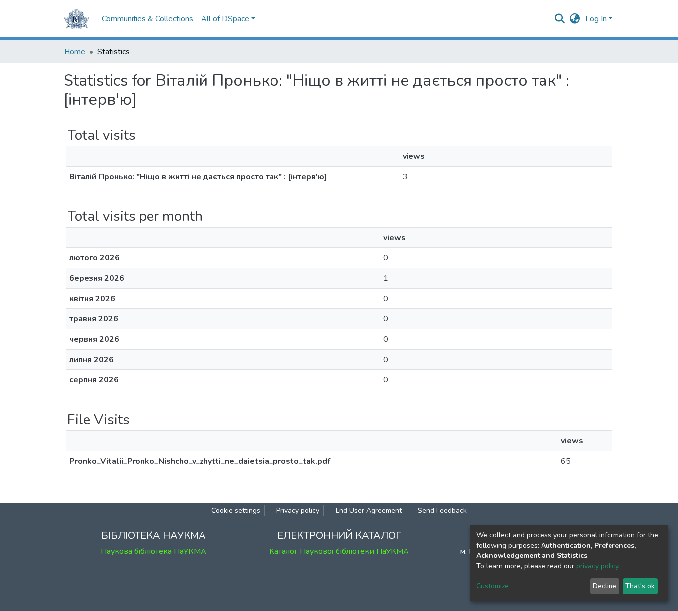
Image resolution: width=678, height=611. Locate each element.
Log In (596, 18)
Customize (492, 586)
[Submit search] (560, 18)
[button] (575, 19)
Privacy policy (297, 510)
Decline (604, 586)
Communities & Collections (147, 18)
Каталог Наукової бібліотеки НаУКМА (339, 551)
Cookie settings (235, 510)
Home (74, 51)
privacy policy (597, 566)
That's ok (640, 586)
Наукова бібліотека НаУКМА (153, 551)
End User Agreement (369, 510)
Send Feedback (442, 510)
